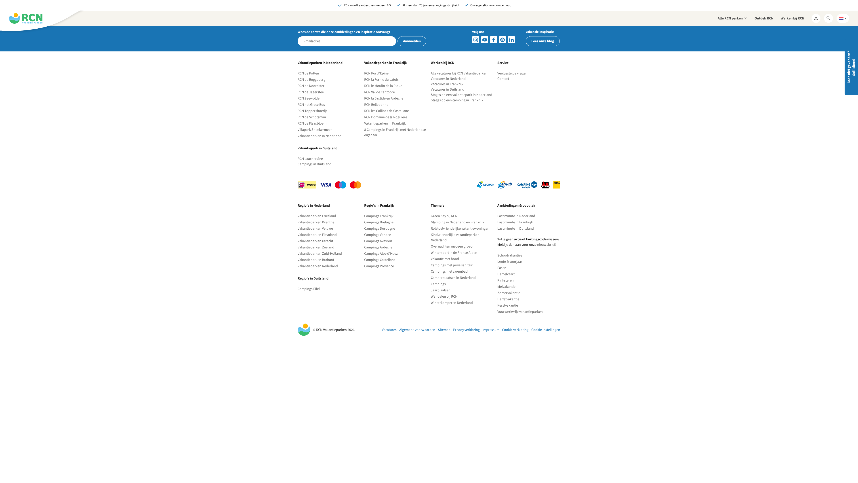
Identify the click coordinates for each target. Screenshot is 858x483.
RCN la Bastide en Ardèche (383, 98)
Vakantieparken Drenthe (316, 222)
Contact (503, 78)
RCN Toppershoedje (313, 110)
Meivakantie (506, 286)
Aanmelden (412, 41)
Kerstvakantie (507, 305)
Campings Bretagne (378, 222)
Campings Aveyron (378, 241)
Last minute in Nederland (516, 216)
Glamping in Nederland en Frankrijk (457, 222)
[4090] (502, 39)
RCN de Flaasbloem (312, 123)
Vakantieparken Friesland (317, 216)
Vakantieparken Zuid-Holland (320, 253)
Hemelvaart (506, 274)
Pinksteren (505, 280)
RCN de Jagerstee (311, 92)
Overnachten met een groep (452, 246)
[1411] (493, 39)
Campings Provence (379, 266)
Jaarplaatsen (440, 290)
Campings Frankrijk (378, 216)
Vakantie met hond (445, 258)
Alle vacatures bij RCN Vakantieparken (459, 73)
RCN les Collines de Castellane (386, 110)
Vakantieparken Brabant (316, 259)
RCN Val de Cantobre (379, 92)
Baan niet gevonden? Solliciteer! (851, 67)
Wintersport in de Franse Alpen (454, 252)
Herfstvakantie (508, 299)
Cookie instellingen (545, 329)
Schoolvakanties (509, 255)
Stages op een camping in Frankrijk (457, 100)
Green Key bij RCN (444, 216)
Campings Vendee (377, 234)
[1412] (484, 39)
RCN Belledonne (376, 104)
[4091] (511, 39)
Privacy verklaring (466, 329)
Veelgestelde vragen (512, 73)
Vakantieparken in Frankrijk (385, 123)
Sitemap (444, 329)
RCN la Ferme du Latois (381, 79)
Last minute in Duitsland (515, 228)
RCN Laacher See (310, 158)
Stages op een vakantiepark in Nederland (461, 94)
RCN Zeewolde (309, 98)
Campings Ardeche (378, 247)
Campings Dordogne (379, 228)
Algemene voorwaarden (417, 329)
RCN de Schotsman (312, 117)
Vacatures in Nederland (448, 78)
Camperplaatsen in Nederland (453, 277)
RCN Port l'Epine (376, 73)
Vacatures (389, 329)
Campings (438, 284)
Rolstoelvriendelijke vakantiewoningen (460, 228)
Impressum (490, 329)
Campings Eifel (309, 288)
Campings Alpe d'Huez (381, 253)
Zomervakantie (508, 292)
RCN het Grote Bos (311, 104)
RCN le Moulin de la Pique (383, 85)
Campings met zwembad (449, 271)
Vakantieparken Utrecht (315, 241)
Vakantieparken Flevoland (317, 234)
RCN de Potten (308, 73)
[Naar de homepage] (25, 18)
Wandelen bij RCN (444, 296)
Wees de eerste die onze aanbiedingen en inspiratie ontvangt (344, 32)
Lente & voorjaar (509, 261)
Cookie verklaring (515, 329)
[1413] (475, 39)
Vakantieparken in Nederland (319, 135)
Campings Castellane (379, 259)
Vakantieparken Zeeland (316, 247)
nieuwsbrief (546, 244)
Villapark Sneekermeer (315, 129)
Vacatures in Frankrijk (447, 84)
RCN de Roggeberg (311, 79)
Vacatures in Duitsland (447, 89)
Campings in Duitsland (314, 164)
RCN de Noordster (311, 85)
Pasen (501, 267)
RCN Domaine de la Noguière (385, 117)
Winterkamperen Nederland (452, 302)
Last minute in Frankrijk (515, 222)
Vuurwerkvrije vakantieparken (520, 311)
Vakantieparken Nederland (318, 266)
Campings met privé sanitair (452, 265)
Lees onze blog (542, 41)
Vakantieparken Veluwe (315, 228)
